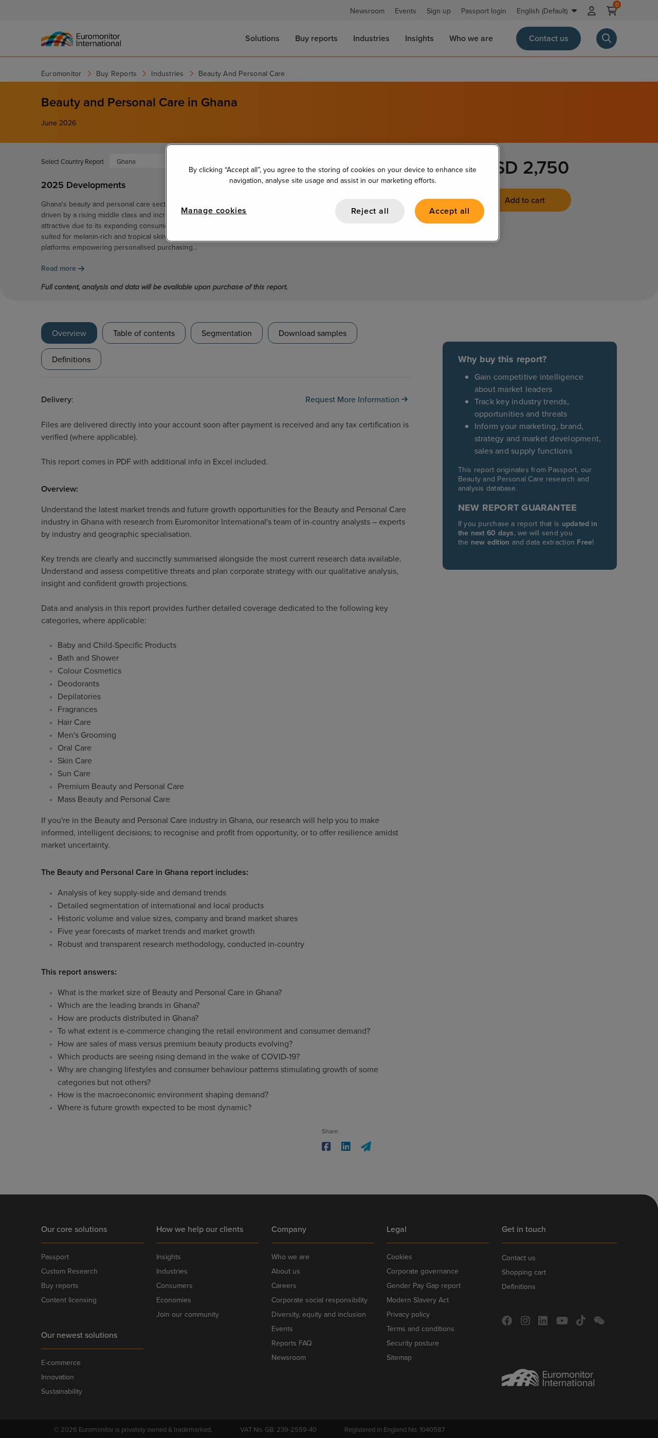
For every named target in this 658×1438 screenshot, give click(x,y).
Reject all (370, 211)
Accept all (449, 211)
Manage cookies (214, 210)
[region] (333, 193)
